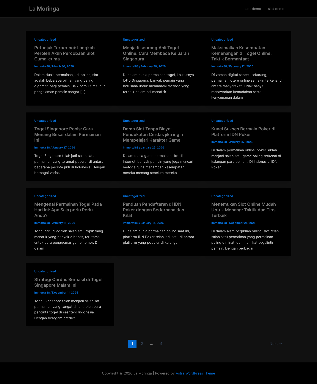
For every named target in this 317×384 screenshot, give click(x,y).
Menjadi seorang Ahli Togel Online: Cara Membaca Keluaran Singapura (156, 53)
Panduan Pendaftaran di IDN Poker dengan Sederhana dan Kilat (153, 210)
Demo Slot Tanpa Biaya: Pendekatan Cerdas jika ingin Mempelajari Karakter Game (153, 134)
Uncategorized (45, 39)
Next (276, 343)
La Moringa (44, 8)
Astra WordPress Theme (195, 373)
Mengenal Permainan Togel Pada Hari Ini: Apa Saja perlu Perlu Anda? (68, 210)
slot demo (253, 8)
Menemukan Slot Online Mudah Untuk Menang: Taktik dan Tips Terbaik (243, 210)
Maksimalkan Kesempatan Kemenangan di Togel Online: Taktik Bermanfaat (241, 53)
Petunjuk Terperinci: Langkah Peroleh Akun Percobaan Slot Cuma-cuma (64, 53)
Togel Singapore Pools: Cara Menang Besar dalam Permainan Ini (67, 134)
